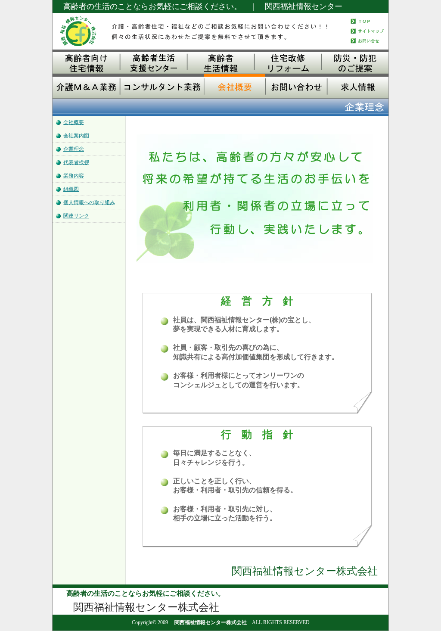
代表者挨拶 (76, 162)
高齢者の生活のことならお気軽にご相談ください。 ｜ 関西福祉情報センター (202, 6)
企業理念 (73, 149)
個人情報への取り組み (89, 202)
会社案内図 (76, 136)
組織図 (71, 189)
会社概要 (73, 122)
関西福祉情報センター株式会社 (210, 622)
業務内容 (73, 176)
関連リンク (76, 216)
